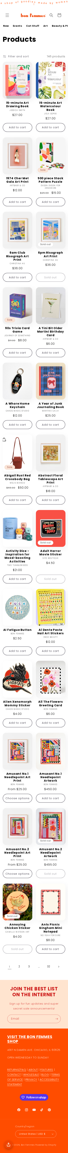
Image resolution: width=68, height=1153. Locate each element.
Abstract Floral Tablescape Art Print (50, 479)
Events (17, 26)
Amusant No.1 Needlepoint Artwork (50, 777)
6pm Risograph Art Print (50, 254)
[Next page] (59, 967)
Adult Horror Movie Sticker (50, 552)
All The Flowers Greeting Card (50, 703)
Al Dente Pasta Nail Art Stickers (50, 631)
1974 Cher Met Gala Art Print (17, 180)
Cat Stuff (32, 26)
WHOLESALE (31, 1074)
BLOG (45, 1074)
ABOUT (33, 1070)
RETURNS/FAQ (16, 1070)
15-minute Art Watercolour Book (50, 106)
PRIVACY (31, 1079)
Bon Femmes (28, 1144)
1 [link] (9, 966)
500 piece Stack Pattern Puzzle (50, 180)
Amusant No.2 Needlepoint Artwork (50, 852)
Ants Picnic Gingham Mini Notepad (50, 928)
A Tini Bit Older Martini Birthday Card (50, 331)
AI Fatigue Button (17, 630)
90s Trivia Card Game (17, 329)
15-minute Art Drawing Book (17, 104)
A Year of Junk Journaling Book (50, 405)
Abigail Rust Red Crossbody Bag (17, 477)
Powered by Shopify (45, 1144)
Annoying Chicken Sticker (17, 926)
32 (48, 966)
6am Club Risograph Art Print (17, 256)
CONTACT (14, 1074)
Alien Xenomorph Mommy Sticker (17, 703)
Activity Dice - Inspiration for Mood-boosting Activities (17, 556)
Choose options (17, 798)
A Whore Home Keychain (17, 405)
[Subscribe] (57, 1019)
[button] (7, 15)
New (6, 26)
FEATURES (46, 1070)
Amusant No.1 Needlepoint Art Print (17, 777)
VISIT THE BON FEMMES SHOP (29, 1039)
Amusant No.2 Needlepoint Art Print (17, 852)
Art (45, 26)
